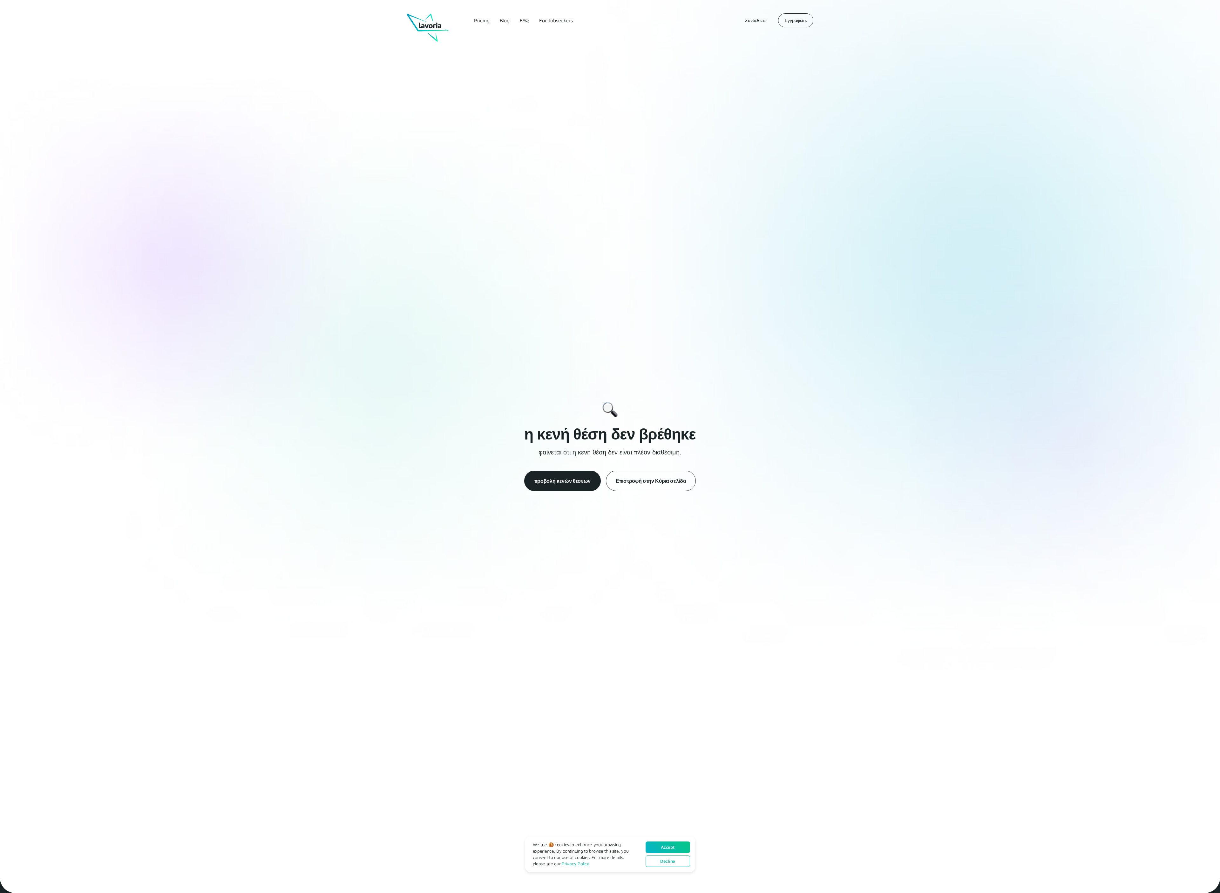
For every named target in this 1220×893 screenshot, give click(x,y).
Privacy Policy (575, 863)
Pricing (482, 20)
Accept (667, 847)
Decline (667, 861)
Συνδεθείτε (755, 20)
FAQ (524, 20)
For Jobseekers (556, 20)
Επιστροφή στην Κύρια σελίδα (651, 481)
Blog (505, 20)
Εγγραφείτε (796, 20)
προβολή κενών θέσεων (562, 481)
